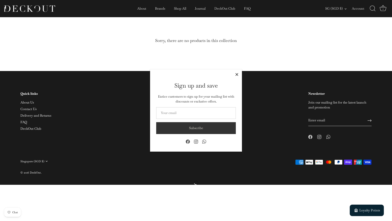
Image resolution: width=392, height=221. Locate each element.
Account (358, 8)
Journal (200, 8)
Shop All (180, 8)
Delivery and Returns (35, 115)
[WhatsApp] (204, 141)
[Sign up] (370, 120)
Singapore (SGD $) (32, 161)
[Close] (236, 74)
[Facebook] (188, 141)
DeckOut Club (224, 8)
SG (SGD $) (334, 9)
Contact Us (28, 109)
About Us (27, 102)
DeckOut (35, 172)
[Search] (372, 8)
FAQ (247, 8)
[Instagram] (196, 141)
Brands (160, 8)
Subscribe (196, 128)
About (141, 8)
